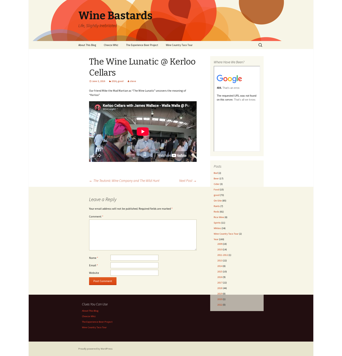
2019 (219, 293)
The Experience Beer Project (142, 45)
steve (133, 81)
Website (94, 273)
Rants (217, 206)
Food (216, 189)
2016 (114, 81)
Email (93, 265)
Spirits (217, 222)
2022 (219, 304)
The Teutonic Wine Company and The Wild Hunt (124, 180)
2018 (219, 288)
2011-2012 (222, 255)
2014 (219, 266)
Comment (96, 216)
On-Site (218, 200)
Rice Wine (219, 217)
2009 (219, 243)
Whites (217, 228)
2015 (219, 271)
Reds (216, 211)
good (120, 81)
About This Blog (87, 45)
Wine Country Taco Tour (179, 45)
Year (216, 239)
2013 (219, 260)
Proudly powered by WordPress (95, 348)
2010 (219, 249)
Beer (216, 178)
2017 (219, 282)
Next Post (188, 180)
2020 (219, 299)
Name (93, 258)
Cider (216, 184)
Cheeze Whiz (111, 45)
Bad (216, 173)
